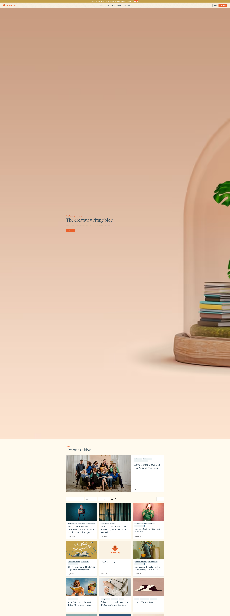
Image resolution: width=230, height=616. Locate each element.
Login (215, 5)
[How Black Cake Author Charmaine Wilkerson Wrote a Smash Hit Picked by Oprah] (81, 521)
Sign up (136, 1)
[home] (10, 5)
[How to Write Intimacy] (148, 595)
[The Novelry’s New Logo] (115, 558)
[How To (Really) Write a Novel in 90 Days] (148, 521)
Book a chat (223, 5)
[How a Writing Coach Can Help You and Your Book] (115, 473)
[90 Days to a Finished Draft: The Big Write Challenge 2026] (81, 558)
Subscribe (70, 231)
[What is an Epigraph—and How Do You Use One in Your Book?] (115, 595)
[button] (102, 5)
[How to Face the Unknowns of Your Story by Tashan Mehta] (148, 558)
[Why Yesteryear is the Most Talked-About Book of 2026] (81, 595)
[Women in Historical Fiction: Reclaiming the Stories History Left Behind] (115, 521)
